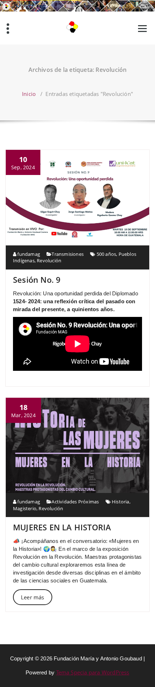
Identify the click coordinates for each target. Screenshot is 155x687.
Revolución (49, 260)
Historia (120, 501)
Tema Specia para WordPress (92, 672)
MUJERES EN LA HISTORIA (62, 527)
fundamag (28, 254)
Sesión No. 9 (37, 279)
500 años (106, 254)
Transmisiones (68, 254)
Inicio (29, 93)
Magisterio (24, 508)
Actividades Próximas (75, 501)
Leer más (32, 597)
